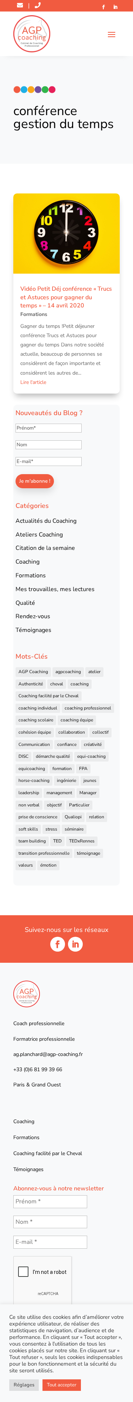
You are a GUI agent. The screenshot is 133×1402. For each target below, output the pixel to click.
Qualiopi (73, 817)
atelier (94, 672)
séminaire (74, 829)
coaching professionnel (88, 708)
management (59, 793)
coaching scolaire (35, 720)
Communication (34, 744)
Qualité (25, 603)
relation (96, 817)
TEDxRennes (82, 841)
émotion (48, 865)
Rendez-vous (33, 616)
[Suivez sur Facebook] (103, 7)
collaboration (71, 732)
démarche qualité (53, 756)
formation (62, 769)
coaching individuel (37, 708)
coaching (80, 684)
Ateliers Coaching (39, 535)
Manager (87, 793)
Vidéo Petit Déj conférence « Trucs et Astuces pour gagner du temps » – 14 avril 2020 (66, 297)
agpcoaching (68, 672)
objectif (54, 805)
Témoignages (33, 630)
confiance (66, 744)
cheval (56, 684)
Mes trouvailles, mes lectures (55, 589)
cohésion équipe (34, 732)
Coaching (28, 562)
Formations (33, 314)
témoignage (88, 853)
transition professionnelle (43, 853)
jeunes (89, 780)
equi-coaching (91, 756)
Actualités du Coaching (46, 521)
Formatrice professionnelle (44, 1039)
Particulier (79, 805)
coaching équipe (77, 720)
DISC (23, 756)
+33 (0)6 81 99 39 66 (37, 1069)
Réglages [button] (24, 1385)
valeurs (25, 865)
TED (57, 841)
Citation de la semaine (45, 548)
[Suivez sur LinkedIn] (115, 7)
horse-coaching (34, 780)
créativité (93, 744)
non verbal (29, 805)
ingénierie (66, 780)
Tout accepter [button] (61, 1385)
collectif (100, 732)
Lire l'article (33, 382)
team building (32, 841)
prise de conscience (37, 817)
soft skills (28, 829)
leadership (28, 793)
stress (51, 829)
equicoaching (31, 769)
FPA (83, 769)
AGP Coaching (33, 672)
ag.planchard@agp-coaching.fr (48, 1054)
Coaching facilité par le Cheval (48, 696)
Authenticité (30, 684)
